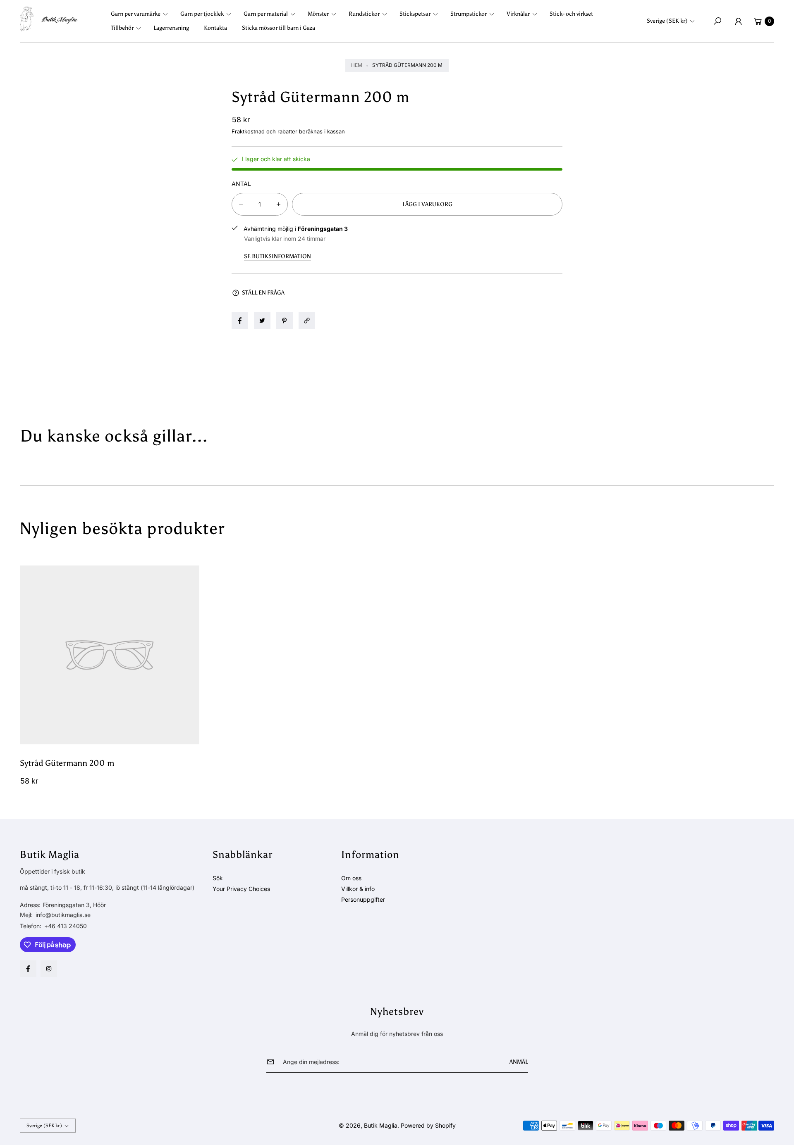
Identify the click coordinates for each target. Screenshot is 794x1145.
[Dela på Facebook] (240, 320)
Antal (241, 183)
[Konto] (738, 21)
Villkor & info (358, 888)
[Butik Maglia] (49, 19)
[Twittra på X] (262, 320)
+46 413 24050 (65, 925)
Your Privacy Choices (241, 888)
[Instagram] (49, 968)
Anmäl (518, 1061)
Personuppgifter (363, 899)
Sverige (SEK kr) (667, 20)
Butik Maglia (380, 1125)
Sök (218, 877)
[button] (142, 14)
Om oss (351, 877)
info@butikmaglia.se (62, 914)
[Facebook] (28, 968)
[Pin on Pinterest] (284, 320)
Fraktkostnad (248, 131)
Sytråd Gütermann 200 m (67, 763)
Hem (356, 65)
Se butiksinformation (277, 256)
